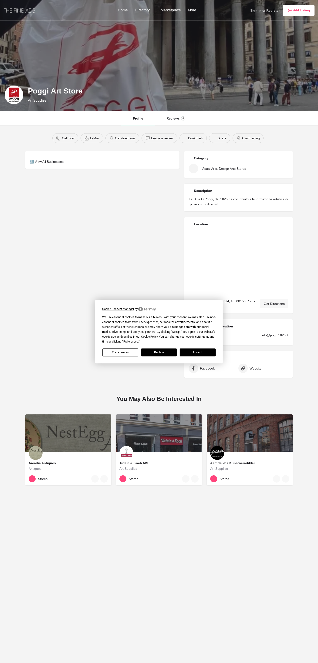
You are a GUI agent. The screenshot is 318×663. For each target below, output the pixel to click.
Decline (159, 352)
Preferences (120, 352)
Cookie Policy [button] (149, 336)
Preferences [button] (130, 341)
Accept (198, 352)
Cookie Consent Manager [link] (118, 308)
